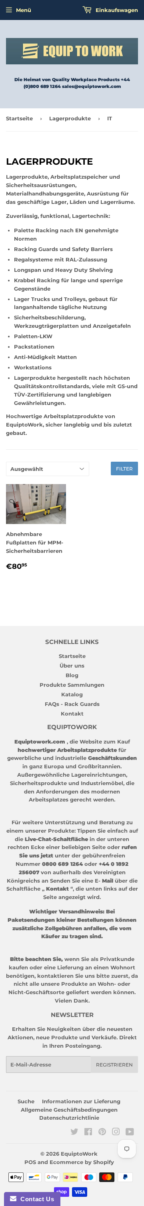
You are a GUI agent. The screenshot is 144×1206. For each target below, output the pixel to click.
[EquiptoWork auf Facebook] (88, 1133)
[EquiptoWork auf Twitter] (74, 1133)
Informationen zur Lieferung (81, 1101)
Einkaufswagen (116, 10)
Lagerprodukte (70, 118)
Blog (72, 675)
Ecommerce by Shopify (82, 1162)
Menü (23, 10)
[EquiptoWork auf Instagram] (116, 1133)
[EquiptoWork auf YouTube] (130, 1133)
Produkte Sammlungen (72, 685)
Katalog (72, 694)
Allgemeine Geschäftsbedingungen (69, 1109)
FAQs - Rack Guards (72, 704)
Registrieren (114, 1065)
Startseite (19, 118)
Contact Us (35, 1199)
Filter (124, 469)
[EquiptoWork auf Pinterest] (102, 1133)
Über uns (72, 665)
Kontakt (72, 713)
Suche (26, 1101)
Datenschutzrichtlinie (69, 1117)
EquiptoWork (79, 1153)
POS (30, 1162)
